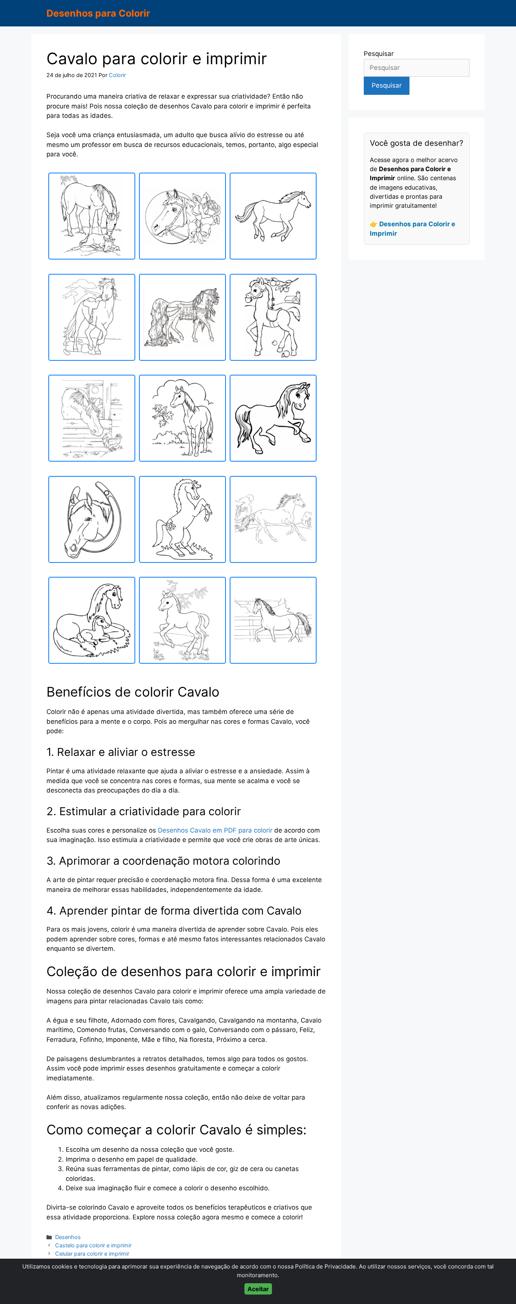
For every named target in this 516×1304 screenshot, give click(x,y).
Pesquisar (379, 53)
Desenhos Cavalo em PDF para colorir (215, 830)
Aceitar (258, 1289)
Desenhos (68, 1237)
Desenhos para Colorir (98, 13)
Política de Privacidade (325, 1266)
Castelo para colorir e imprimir (93, 1245)
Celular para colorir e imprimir (92, 1253)
